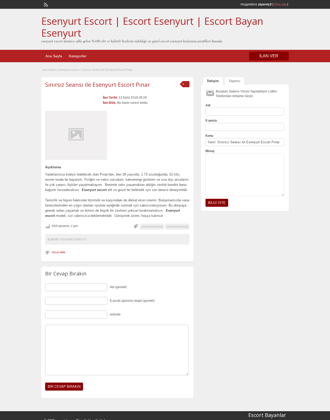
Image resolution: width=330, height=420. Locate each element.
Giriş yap (280, 4)
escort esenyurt (152, 226)
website (115, 314)
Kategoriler (78, 56)
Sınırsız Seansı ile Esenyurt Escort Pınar (97, 84)
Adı (207, 105)
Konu (209, 136)
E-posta (211, 120)
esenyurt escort (68, 69)
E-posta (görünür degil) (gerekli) (132, 301)
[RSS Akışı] (45, 4)
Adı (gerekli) (118, 287)
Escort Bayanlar (267, 414)
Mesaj (209, 151)
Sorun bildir (58, 252)
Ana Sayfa (53, 56)
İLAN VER (268, 56)
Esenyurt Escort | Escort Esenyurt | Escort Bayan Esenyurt (152, 26)
